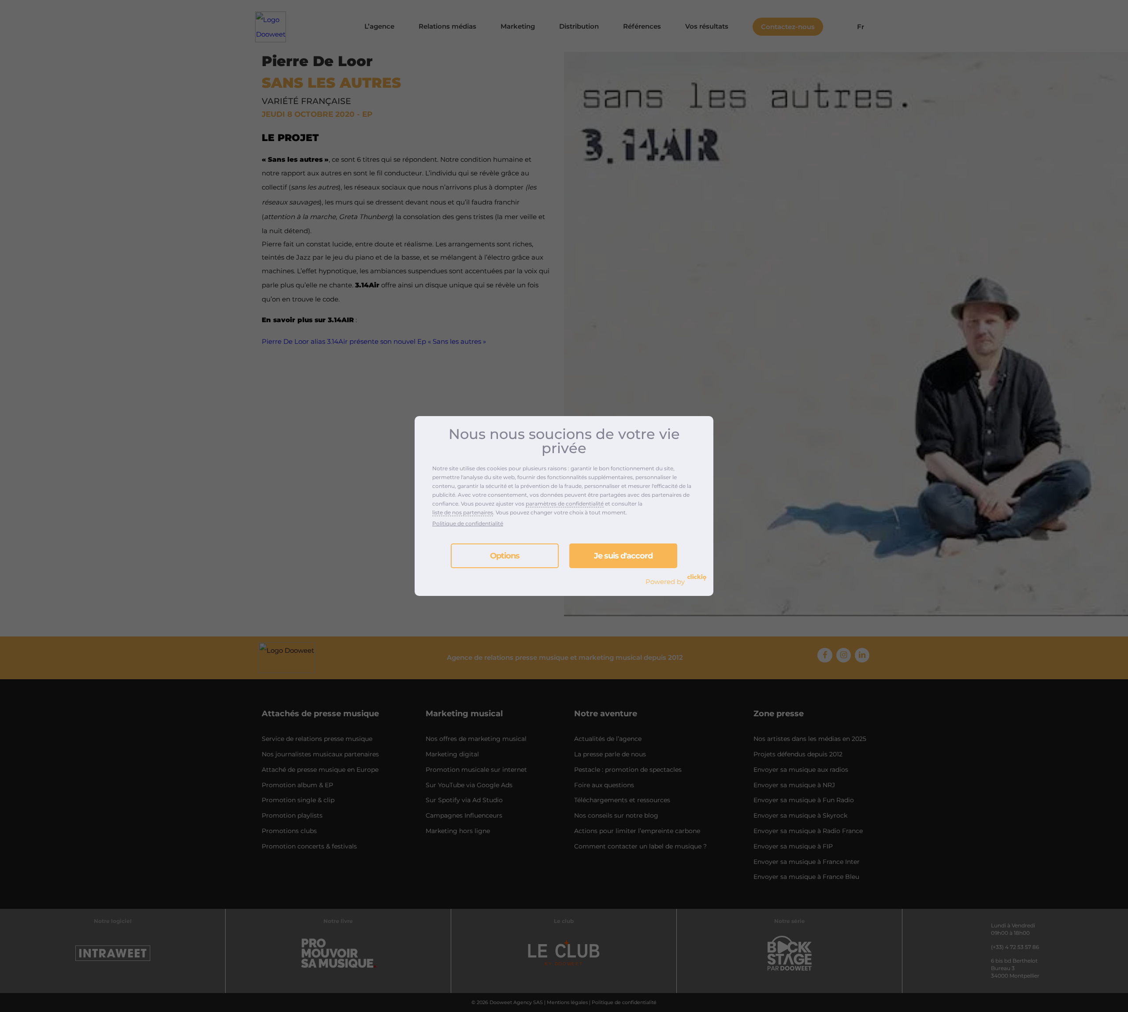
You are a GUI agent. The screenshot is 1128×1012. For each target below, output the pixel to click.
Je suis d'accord (623, 556)
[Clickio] (696, 577)
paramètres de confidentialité (565, 503)
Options (504, 556)
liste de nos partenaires (462, 512)
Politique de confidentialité (467, 523)
